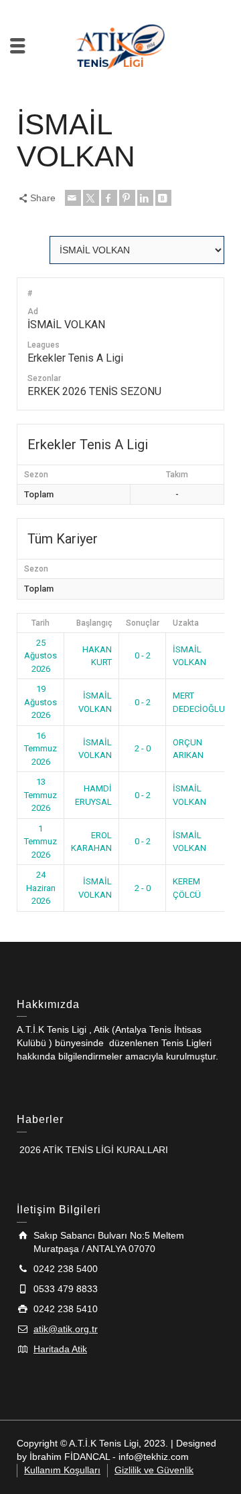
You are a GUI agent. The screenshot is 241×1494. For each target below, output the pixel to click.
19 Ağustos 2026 (40, 702)
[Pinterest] (127, 198)
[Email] (73, 198)
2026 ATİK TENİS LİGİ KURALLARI (92, 1149)
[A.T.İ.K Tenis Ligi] (121, 44)
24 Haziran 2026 (41, 888)
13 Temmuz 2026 (40, 795)
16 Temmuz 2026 (40, 749)
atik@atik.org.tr (65, 1329)
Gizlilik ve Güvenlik (153, 1470)
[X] (91, 198)
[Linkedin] (145, 198)
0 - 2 (143, 655)
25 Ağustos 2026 (40, 656)
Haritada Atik (60, 1349)
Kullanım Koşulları (62, 1470)
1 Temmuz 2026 (40, 842)
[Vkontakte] (163, 198)
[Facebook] (109, 198)
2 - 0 (143, 748)
